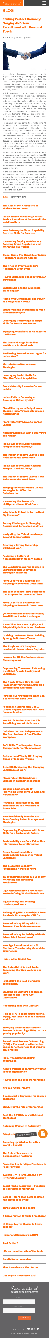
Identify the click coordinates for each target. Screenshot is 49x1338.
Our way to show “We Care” (19, 1276)
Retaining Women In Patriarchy (22, 1126)
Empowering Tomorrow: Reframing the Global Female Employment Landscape (24, 671)
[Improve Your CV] (43, 1133)
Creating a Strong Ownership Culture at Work (20, 546)
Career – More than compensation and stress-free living (23, 1198)
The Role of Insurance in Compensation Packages (17, 1154)
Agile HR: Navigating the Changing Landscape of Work (23, 768)
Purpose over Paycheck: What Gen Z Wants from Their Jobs (24, 697)
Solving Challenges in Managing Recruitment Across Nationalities (23, 524)
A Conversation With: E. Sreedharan (24, 1216)
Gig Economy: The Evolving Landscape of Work (19, 903)
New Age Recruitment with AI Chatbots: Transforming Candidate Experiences (24, 948)
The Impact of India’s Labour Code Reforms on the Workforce (23, 456)
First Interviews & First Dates (20, 1267)
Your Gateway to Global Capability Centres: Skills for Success (23, 231)
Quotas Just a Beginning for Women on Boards (24, 1097)
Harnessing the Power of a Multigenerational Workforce (20, 502)
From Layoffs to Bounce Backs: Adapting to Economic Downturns (23, 582)
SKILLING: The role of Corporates (23, 1107)
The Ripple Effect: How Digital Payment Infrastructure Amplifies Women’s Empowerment (23, 685)
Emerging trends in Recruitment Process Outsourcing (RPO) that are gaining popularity (24, 1031)
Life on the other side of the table (23, 1251)
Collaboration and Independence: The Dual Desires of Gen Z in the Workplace (23, 734)
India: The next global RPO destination (19, 1059)
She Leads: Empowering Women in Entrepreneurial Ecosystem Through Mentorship (23, 570)
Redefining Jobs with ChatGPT (21, 1006)
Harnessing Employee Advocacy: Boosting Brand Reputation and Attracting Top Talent (22, 244)
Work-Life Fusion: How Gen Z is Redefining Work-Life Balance (21, 722)
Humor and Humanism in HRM (20, 1235)
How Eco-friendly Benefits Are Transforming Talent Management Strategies (23, 819)
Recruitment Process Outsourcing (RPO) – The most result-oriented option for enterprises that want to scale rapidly (24, 1045)
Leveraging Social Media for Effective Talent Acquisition (20, 377)
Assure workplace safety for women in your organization (24, 1070)
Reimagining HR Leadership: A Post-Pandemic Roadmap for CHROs (24, 914)
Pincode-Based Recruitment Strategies (20, 366)
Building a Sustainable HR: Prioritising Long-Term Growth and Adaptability (24, 792)
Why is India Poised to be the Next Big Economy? (23, 513)
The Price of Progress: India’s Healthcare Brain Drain (20, 267)
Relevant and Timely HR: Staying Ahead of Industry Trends (22, 757)
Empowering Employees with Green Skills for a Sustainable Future (24, 831)
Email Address (19, 1306)
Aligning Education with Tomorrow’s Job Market (24, 434)
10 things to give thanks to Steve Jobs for (22, 1225)
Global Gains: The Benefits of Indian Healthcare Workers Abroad (24, 256)
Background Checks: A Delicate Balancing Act (22, 289)
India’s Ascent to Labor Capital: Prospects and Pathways (22, 445)
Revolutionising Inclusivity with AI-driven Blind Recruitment (24, 936)
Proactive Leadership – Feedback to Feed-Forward (24, 1165)
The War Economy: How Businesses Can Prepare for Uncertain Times (24, 593)
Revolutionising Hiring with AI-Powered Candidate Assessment (22, 925)
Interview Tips (18, 197)
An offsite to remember (17, 1259)
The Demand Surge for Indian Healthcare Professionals (20, 344)
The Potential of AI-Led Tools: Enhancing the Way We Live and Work (22, 970)
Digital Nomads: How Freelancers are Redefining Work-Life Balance (23, 892)
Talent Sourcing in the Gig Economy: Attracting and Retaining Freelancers (24, 880)
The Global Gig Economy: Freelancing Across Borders (19, 867)
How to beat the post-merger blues (24, 1080)
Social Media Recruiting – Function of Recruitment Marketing (24, 1187)
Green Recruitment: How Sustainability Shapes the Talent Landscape (22, 855)
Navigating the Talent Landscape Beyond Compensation (23, 535)
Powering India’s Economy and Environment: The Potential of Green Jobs (21, 806)
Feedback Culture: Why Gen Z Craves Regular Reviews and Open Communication (23, 710)
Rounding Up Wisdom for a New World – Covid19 (22, 1143)
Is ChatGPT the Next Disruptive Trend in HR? (21, 982)
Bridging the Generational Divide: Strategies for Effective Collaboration (23, 491)
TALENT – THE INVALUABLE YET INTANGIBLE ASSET (22, 1176)
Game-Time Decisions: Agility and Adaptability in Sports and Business (24, 626)
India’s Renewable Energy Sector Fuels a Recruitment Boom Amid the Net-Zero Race (24, 220)
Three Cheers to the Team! (19, 1208)
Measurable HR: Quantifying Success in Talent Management (21, 779)
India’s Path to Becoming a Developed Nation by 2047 (19, 398)
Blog (5, 197)
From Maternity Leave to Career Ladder (22, 387)
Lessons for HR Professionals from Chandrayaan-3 (23, 658)
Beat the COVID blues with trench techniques (23, 1116)
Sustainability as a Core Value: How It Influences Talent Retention (24, 842)
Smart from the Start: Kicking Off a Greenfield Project (24, 311)
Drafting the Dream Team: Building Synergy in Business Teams (24, 637)
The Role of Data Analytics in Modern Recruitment (20, 207)
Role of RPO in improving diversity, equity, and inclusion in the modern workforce (24, 1017)
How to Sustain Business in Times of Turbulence (24, 278)
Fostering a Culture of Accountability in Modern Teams (22, 557)
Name (18, 1297)
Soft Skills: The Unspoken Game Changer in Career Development (22, 746)
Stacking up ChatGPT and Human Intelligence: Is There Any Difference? (23, 995)
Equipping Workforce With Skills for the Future (24, 333)
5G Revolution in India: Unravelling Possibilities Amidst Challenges (23, 615)
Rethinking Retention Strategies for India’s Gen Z (24, 355)
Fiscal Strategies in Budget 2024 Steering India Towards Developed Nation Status (23, 411)
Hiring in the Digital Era (17, 959)
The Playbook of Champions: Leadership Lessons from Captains (23, 648)
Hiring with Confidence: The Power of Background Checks (24, 300)
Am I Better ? (11, 1243)
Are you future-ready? (16, 1088)
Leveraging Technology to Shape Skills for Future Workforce (22, 322)
